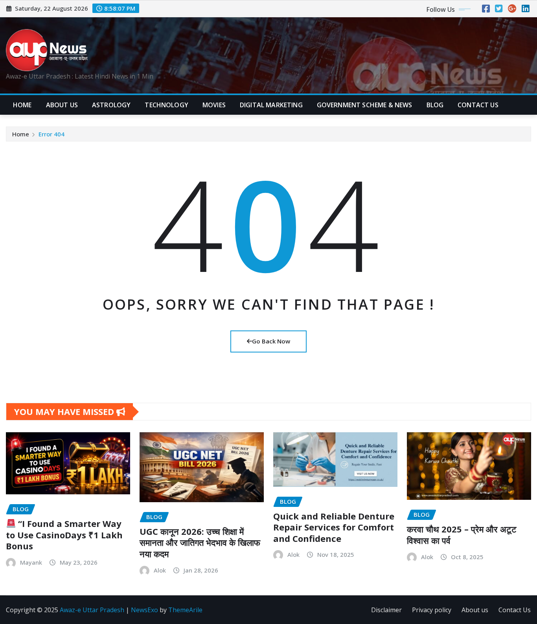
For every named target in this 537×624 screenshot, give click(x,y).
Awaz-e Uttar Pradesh (92, 610)
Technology (166, 105)
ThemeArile (185, 610)
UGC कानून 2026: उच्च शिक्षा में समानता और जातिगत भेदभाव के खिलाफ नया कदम (200, 542)
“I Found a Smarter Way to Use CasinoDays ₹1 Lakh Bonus (64, 535)
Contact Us (514, 610)
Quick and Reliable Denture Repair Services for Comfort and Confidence (333, 527)
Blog (435, 105)
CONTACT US (478, 105)
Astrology (111, 105)
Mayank (31, 562)
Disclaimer (386, 610)
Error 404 (51, 134)
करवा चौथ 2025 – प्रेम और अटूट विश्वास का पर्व (462, 534)
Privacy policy (431, 610)
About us (475, 610)
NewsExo (144, 610)
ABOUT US (62, 105)
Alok (160, 570)
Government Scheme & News (364, 105)
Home (22, 105)
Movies (214, 105)
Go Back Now (271, 341)
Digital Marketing (271, 105)
